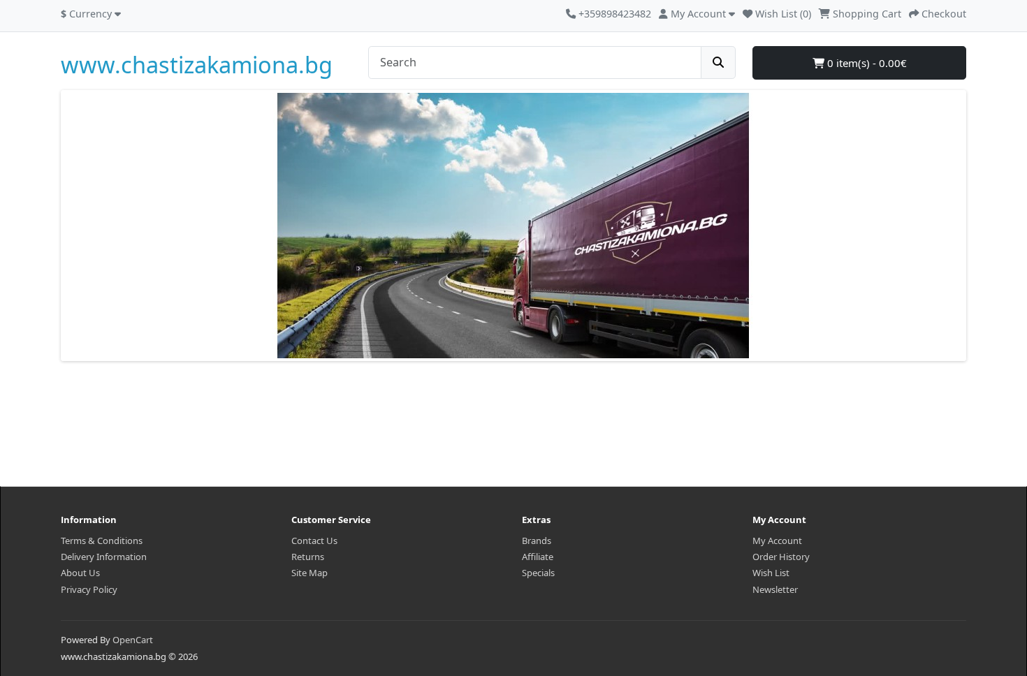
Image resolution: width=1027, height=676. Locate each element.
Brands (536, 540)
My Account (777, 540)
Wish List (770, 572)
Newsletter (775, 589)
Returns (307, 556)
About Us (80, 572)
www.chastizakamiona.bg (197, 64)
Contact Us (314, 540)
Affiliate (537, 556)
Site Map (309, 572)
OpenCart (132, 639)
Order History (781, 556)
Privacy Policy (89, 589)
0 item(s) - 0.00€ (865, 63)
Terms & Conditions (102, 540)
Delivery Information (104, 556)
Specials (538, 572)
